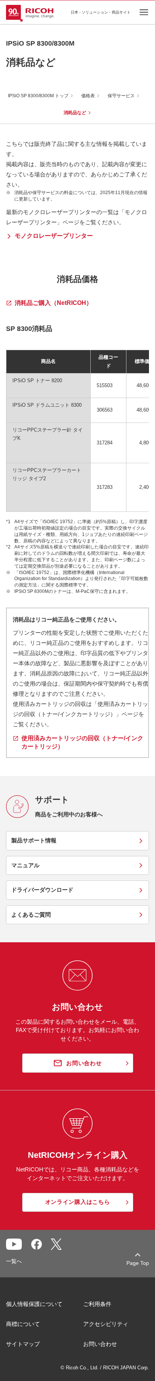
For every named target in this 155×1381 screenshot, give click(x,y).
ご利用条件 (97, 1304)
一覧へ (14, 1261)
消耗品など (75, 112)
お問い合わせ (100, 1344)
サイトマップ (23, 1344)
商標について (23, 1324)
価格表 (88, 95)
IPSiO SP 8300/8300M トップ (38, 95)
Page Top (137, 1263)
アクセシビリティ (105, 1324)
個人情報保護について (34, 1304)
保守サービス (121, 95)
